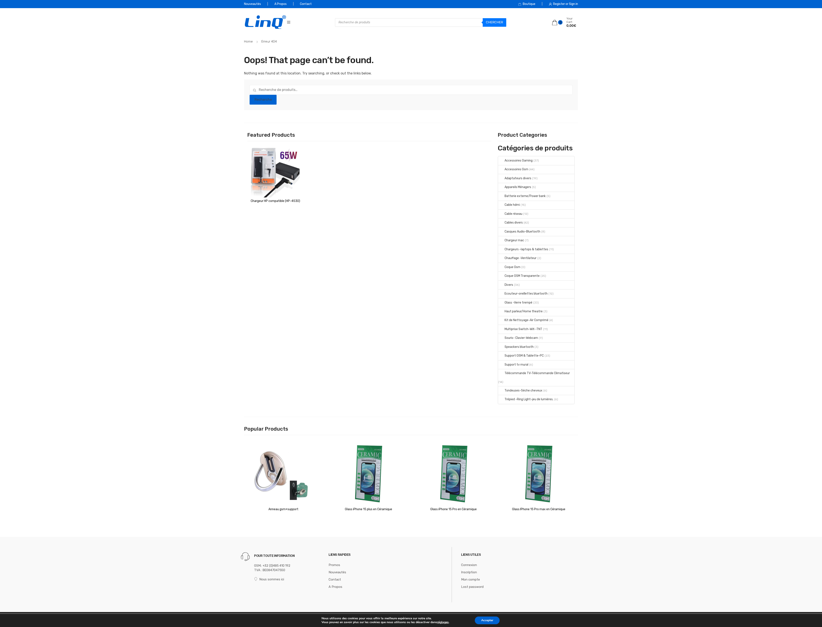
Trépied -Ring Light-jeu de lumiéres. (529, 399)
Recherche (263, 100)
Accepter (487, 620)
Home (248, 41)
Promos (334, 565)
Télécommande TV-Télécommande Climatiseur (537, 373)
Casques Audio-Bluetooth (522, 231)
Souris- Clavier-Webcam (521, 338)
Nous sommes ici (271, 579)
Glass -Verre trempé (518, 302)
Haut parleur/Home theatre (524, 311)
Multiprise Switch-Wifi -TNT (523, 329)
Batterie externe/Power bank (525, 196)
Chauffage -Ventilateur (520, 258)
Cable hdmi (512, 205)
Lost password (472, 587)
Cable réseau (513, 214)
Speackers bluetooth (519, 347)
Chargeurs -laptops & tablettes (526, 249)
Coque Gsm (512, 267)
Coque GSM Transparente (522, 276)
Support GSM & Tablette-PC (524, 355)
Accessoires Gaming (519, 160)
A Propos (280, 4)
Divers (509, 285)
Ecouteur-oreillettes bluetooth (526, 293)
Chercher (494, 22)
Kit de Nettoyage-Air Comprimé (526, 320)
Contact (306, 4)
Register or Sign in (565, 4)
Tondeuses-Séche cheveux (523, 390)
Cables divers (514, 222)
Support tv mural (516, 364)
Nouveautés (252, 4)
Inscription (469, 572)
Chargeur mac (514, 240)
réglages (443, 622)
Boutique (529, 4)
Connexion (469, 565)
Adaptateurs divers (518, 178)
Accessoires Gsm (516, 169)
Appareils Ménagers (518, 187)
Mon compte (470, 579)
